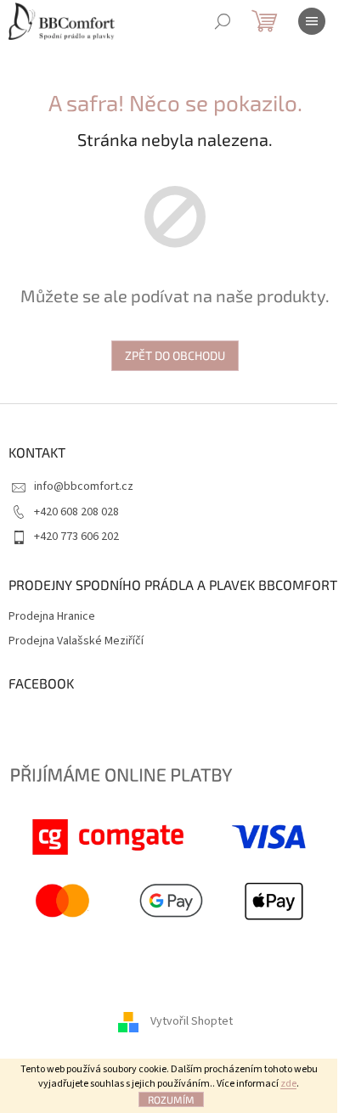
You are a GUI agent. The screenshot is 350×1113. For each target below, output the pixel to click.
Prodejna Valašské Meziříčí (76, 641)
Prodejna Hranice (51, 617)
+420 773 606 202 (76, 536)
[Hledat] (223, 21)
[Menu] (312, 21)
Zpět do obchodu (175, 355)
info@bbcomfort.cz (83, 486)
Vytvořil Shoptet (191, 1021)
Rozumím (171, 1099)
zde (288, 1083)
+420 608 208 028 (76, 511)
